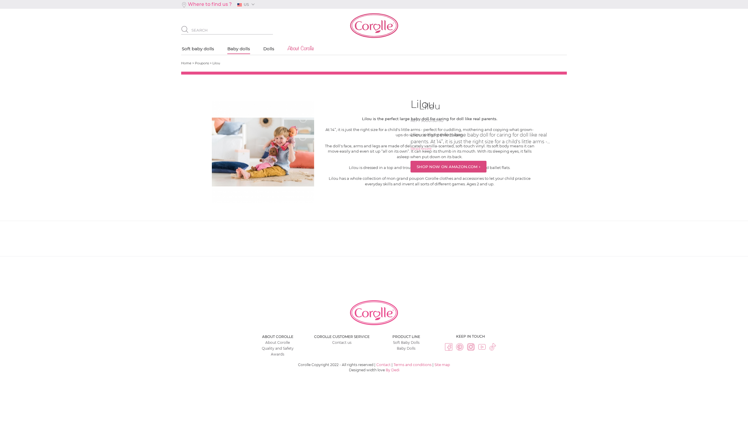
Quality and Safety (278, 348)
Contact (383, 365)
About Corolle (277, 342)
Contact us (342, 342)
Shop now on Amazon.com (447, 166)
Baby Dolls (406, 348)
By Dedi (392, 370)
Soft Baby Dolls (406, 342)
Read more (421, 148)
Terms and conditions (413, 365)
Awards (277, 354)
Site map (442, 365)
